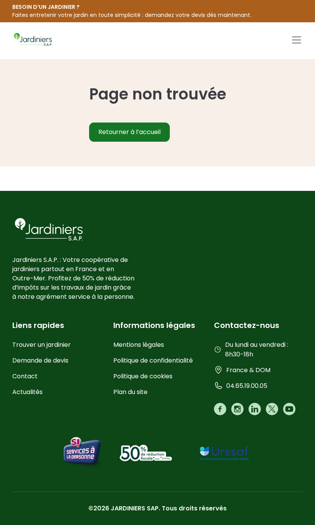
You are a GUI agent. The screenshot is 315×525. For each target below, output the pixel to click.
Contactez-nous (246, 325)
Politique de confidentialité (153, 360)
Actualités (27, 392)
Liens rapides (38, 325)
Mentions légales (138, 344)
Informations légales (154, 325)
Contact (25, 376)
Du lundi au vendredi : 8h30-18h (256, 349)
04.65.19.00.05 (246, 385)
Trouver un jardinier (41, 344)
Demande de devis (40, 360)
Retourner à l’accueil (129, 132)
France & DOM (248, 370)
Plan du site (130, 392)
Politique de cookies (142, 376)
